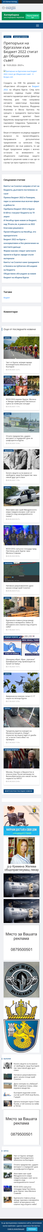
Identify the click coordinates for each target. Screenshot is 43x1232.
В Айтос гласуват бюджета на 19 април (19, 214)
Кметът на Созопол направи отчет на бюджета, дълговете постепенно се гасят (21, 190)
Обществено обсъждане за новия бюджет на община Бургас (20, 275)
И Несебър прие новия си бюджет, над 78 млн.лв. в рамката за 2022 (20, 222)
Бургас (7, 37)
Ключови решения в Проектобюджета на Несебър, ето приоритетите (20, 232)
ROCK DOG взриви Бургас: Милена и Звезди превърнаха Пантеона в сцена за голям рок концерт (21, 401)
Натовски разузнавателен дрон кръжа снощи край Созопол (19, 586)
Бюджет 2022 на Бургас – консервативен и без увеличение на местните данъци (21, 243)
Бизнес (7, 377)
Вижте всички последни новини (18, 791)
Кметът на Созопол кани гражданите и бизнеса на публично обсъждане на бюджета (21, 266)
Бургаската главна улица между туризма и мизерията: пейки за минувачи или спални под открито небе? (21, 623)
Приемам (32, 1229)
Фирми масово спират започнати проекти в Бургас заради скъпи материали (20, 254)
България (8, 450)
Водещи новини (20, 37)
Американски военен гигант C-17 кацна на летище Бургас (20, 697)
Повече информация (16, 1229)
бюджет (7, 298)
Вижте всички (33, 335)
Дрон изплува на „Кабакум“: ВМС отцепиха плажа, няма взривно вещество (26, 1085)
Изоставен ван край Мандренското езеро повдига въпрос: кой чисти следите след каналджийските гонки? (21, 513)
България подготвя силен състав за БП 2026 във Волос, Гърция (26, 1094)
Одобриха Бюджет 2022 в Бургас (19, 209)
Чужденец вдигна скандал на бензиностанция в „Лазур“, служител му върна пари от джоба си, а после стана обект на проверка (21, 735)
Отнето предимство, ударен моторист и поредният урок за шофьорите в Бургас (19, 438)
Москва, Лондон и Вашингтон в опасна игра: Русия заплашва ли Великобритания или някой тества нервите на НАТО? (21, 775)
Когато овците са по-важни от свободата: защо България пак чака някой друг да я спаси (21, 475)
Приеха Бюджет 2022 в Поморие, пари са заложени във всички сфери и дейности (21, 201)
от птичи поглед (10, 2)
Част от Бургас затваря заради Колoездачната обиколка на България (19, 364)
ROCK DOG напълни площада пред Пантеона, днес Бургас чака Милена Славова (21, 551)
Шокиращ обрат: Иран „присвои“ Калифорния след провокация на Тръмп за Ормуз (20, 661)
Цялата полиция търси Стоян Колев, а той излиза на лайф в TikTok (26, 1103)
